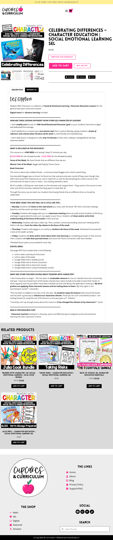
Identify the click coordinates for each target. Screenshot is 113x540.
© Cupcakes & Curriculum (44, 537)
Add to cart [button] (19, 386)
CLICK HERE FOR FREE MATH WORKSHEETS (56, 2)
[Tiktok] (92, 512)
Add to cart (60, 66)
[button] (66, 11)
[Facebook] (78, 512)
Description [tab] (17, 90)
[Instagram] (82, 512)
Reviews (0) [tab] (32, 90)
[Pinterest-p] (87, 512)
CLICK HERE (16, 156)
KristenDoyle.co (72, 537)
